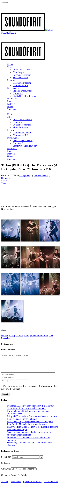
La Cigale (13, 335)
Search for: (6, 457)
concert (4, 335)
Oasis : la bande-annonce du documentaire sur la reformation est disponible (29, 433)
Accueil (4, 481)
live (21, 335)
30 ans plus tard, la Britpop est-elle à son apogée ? (30, 421)
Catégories (6, 468)
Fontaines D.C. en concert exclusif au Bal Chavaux (30, 405)
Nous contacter (51, 481)
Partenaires (16, 481)
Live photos (24, 175)
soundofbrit (42, 335)
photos (33, 335)
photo (26, 335)
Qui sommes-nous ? (32, 481)
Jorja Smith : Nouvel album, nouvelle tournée (28, 424)
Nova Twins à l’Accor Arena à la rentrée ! (26, 408)
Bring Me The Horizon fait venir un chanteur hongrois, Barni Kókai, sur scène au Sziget (32, 417)
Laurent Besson (41, 175)
